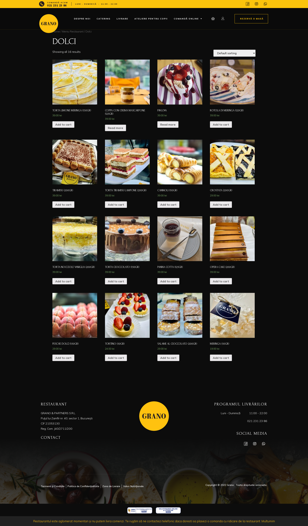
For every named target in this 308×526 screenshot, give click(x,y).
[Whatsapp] (265, 3)
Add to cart (63, 124)
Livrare (122, 18)
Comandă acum (57, 2)
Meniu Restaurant (72, 31)
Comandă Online (186, 18)
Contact (51, 437)
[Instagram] (256, 3)
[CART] (213, 19)
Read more (115, 128)
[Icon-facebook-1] (247, 3)
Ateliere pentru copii (151, 18)
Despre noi (82, 18)
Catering (103, 18)
